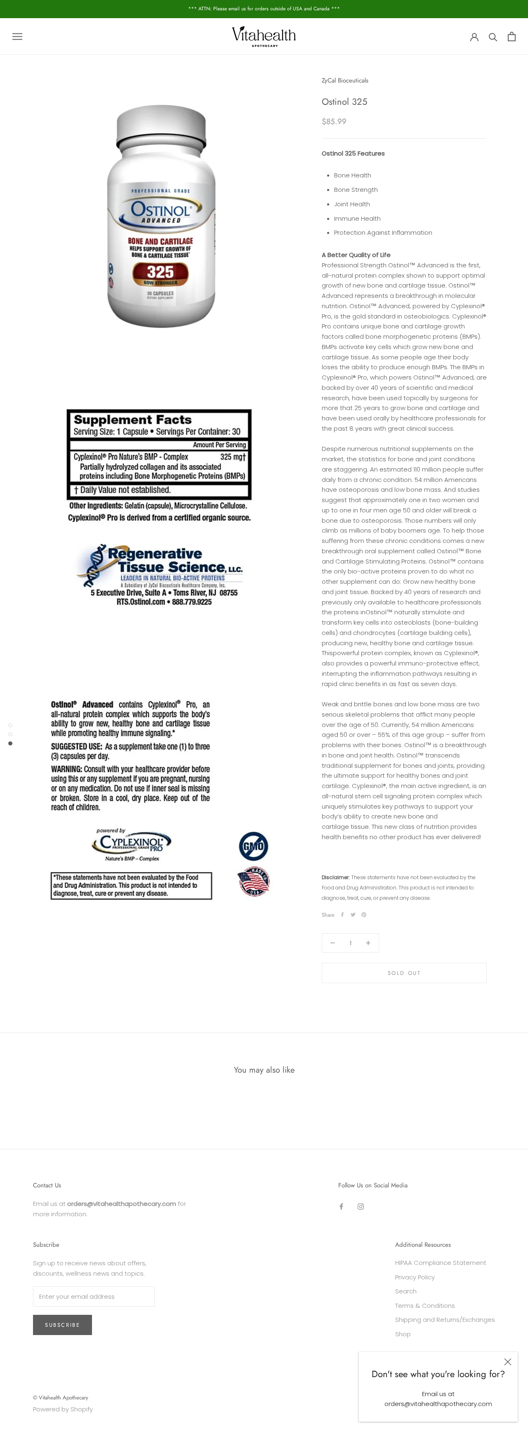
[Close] (508, 1362)
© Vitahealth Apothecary (60, 1397)
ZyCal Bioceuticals (345, 80)
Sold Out (404, 973)
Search (406, 1291)
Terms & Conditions (425, 1305)
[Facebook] (342, 914)
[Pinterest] (363, 914)
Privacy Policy (415, 1277)
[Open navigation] (17, 36)
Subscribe (62, 1325)
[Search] (493, 36)
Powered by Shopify (63, 1409)
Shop (403, 1334)
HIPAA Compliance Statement (440, 1262)
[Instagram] (361, 1206)
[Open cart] (512, 36)
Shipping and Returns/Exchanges (445, 1319)
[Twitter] (353, 914)
